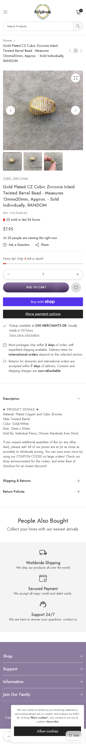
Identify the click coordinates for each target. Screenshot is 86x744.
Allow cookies (47, 731)
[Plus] (77, 274)
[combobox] (43, 26)
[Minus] (8, 274)
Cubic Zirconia (15, 178)
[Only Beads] (43, 12)
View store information (24, 335)
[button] (75, 110)
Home (7, 40)
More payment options (43, 314)
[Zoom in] (75, 78)
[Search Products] (78, 26)
